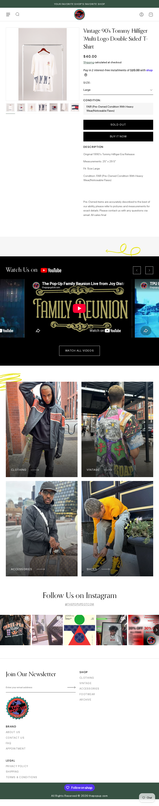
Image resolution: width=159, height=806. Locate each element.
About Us (13, 732)
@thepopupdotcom (79, 604)
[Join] (71, 687)
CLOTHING (87, 677)
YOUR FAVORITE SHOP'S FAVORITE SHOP (79, 4)
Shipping (88, 62)
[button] (151, 14)
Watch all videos (79, 350)
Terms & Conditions (21, 777)
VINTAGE (86, 683)
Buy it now (118, 136)
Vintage (93, 469)
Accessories (21, 569)
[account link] (141, 14)
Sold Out (118, 124)
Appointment (16, 748)
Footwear (87, 694)
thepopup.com (98, 795)
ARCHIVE (85, 699)
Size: (87, 82)
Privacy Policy (17, 766)
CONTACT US (15, 737)
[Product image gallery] (43, 64)
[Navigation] (8, 14)
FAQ (8, 743)
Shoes (92, 569)
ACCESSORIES (89, 688)
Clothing (18, 469)
